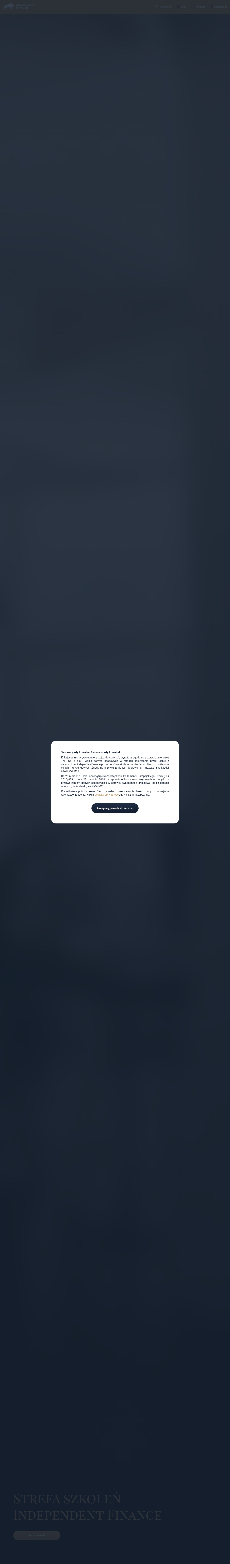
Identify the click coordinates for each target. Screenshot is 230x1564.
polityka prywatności (107, 794)
